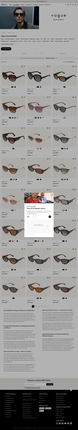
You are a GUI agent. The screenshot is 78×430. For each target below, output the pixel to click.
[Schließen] (51, 195)
